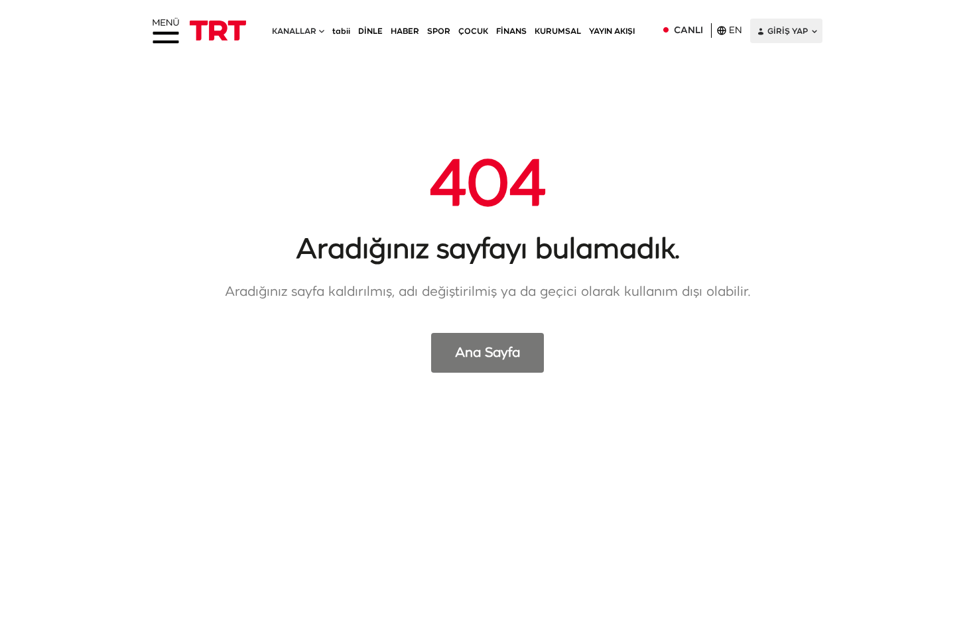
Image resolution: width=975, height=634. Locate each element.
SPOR (438, 31)
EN (735, 30)
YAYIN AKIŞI (612, 31)
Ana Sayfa (487, 352)
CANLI (688, 30)
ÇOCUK (473, 31)
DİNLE (370, 31)
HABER (405, 31)
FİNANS (511, 31)
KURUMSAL (558, 31)
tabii (341, 31)
